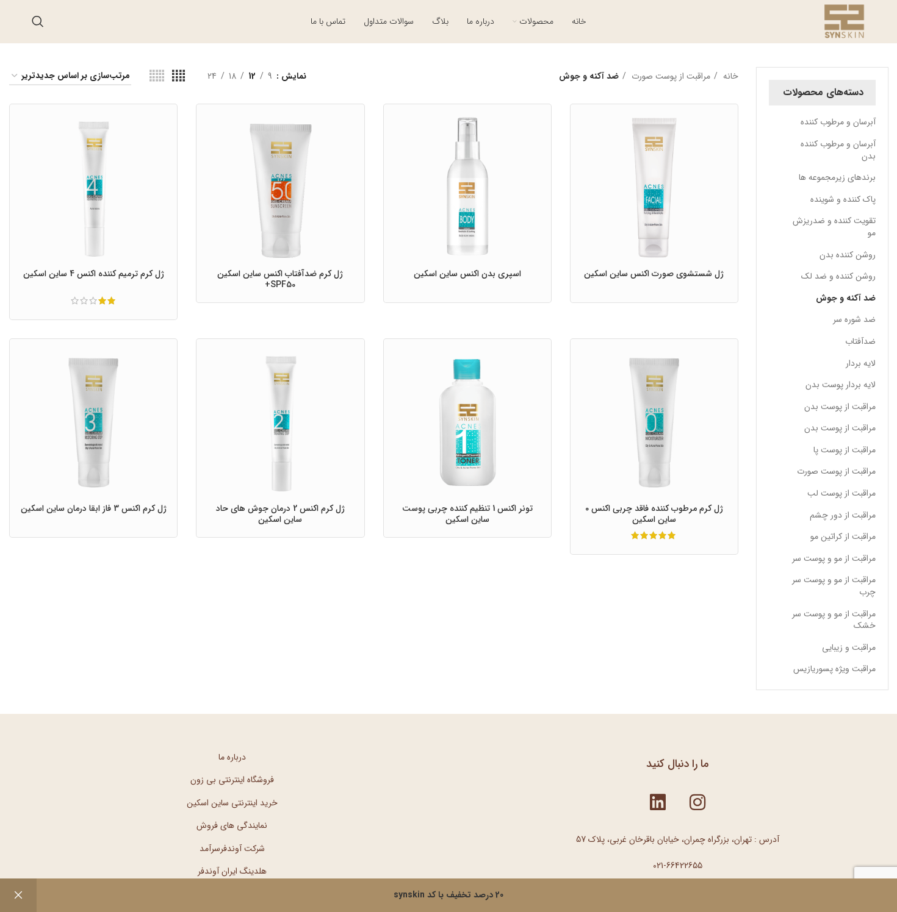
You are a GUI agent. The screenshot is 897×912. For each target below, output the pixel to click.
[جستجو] (38, 21)
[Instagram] (697, 802)
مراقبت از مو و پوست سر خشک (834, 620)
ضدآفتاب (860, 341)
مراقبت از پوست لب (841, 493)
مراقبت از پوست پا (844, 450)
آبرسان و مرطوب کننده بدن (838, 150)
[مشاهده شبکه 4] (178, 76)
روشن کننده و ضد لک (838, 276)
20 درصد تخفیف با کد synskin (448, 895)
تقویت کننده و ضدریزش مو (834, 227)
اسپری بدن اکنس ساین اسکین (467, 273)
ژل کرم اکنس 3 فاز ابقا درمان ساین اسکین (94, 508)
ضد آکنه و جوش (846, 298)
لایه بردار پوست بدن (840, 384)
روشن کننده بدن (848, 255)
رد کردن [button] (18, 895)
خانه (729, 76)
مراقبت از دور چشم (843, 515)
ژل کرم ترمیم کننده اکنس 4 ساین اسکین (93, 273)
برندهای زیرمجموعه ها (837, 177)
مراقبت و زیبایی (849, 647)
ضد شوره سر (854, 319)
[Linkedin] (657, 802)
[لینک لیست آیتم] (232, 757)
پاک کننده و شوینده (843, 199)
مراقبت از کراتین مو (843, 536)
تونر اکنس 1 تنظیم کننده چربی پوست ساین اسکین (467, 514)
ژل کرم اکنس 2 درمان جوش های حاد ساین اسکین (280, 514)
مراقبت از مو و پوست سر (834, 558)
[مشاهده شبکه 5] (157, 76)
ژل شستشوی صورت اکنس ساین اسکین (654, 273)
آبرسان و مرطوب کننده (838, 122)
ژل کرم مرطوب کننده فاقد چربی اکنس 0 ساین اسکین (654, 514)
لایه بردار (861, 363)
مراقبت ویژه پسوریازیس (834, 668)
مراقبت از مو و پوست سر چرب (834, 586)
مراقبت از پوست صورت (836, 471)
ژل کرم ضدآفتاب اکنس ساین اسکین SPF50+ (280, 279)
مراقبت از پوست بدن (840, 406)
